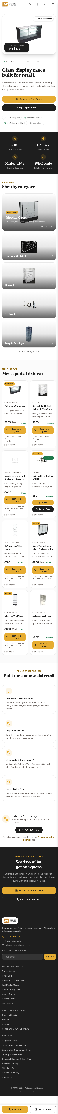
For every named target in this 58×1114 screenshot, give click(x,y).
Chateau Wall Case (13, 615)
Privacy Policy (25, 1092)
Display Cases (8, 971)
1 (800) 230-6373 (30, 830)
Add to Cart (44, 509)
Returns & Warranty (10, 1073)
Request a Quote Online (31, 890)
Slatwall (5, 1020)
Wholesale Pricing (10, 1063)
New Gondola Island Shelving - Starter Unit (14, 479)
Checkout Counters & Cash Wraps (17, 1059)
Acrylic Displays (9, 994)
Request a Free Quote (31, 99)
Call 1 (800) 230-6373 (31, 899)
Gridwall (5, 1024)
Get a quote (44, 1109)
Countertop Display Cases (13, 980)
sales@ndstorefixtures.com (17, 945)
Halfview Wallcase (41, 615)
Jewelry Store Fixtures (12, 1054)
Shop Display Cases (27, 107)
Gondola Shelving (10, 1015)
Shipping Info (8, 1068)
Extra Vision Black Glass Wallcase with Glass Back (42, 549)
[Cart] (45, 4)
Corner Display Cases (11, 989)
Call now (16, 1109)
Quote (44, 502)
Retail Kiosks (7, 976)
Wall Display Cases (10, 985)
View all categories (27, 351)
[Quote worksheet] (37, 4)
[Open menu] (52, 4)
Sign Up (50, 957)
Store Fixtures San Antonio (14, 1045)
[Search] (30, 4)
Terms (35, 1092)
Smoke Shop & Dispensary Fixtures (17, 1050)
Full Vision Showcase (14, 406)
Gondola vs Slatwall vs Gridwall (16, 1029)
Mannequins (7, 1003)
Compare (11, 445)
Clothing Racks (8, 999)
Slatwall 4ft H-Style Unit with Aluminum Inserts (42, 409)
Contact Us (7, 1077)
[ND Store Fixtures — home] (9, 4)
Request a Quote (16, 430)
